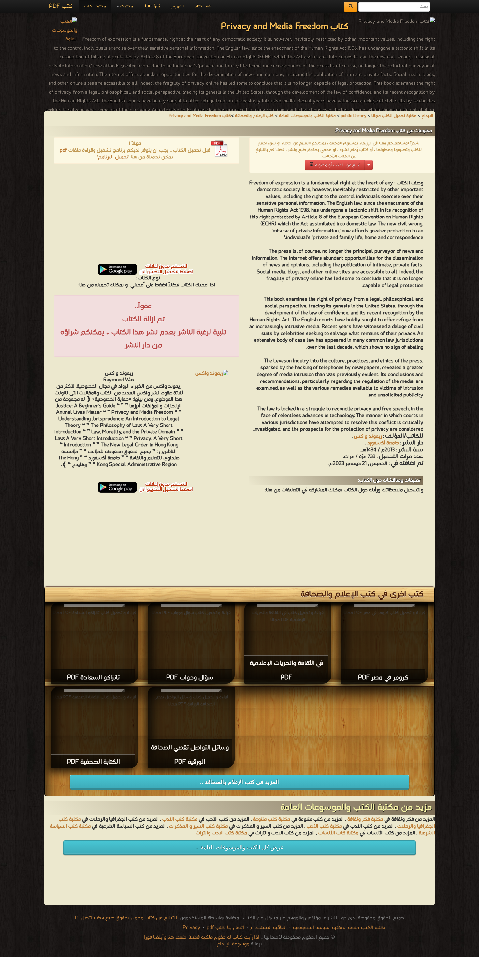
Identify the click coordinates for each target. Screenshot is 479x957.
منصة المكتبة (345, 927)
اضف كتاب (203, 6)
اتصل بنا (235, 927)
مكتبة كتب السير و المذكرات (198, 826)
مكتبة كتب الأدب (179, 819)
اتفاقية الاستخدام (268, 927)
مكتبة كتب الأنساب (338, 833)
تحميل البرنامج (113, 157)
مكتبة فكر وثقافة (365, 819)
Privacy (191, 927)
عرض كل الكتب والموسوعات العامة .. (239, 848)
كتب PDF (61, 6)
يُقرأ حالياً (152, 6)
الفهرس (177, 6)
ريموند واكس (368, 436)
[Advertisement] (146, 216)
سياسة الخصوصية (311, 927)
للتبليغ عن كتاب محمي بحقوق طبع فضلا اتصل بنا (126, 917)
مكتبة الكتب (95, 6)
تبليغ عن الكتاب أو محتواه (337, 165)
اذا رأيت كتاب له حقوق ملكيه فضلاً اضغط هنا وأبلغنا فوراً (201, 937)
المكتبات (127, 6)
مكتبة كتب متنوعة (271, 819)
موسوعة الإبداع (233, 944)
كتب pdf (216, 927)
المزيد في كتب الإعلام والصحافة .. (239, 782)
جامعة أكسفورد (383, 443)
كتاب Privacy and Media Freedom (200, 116)
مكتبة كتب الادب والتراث (221, 833)
